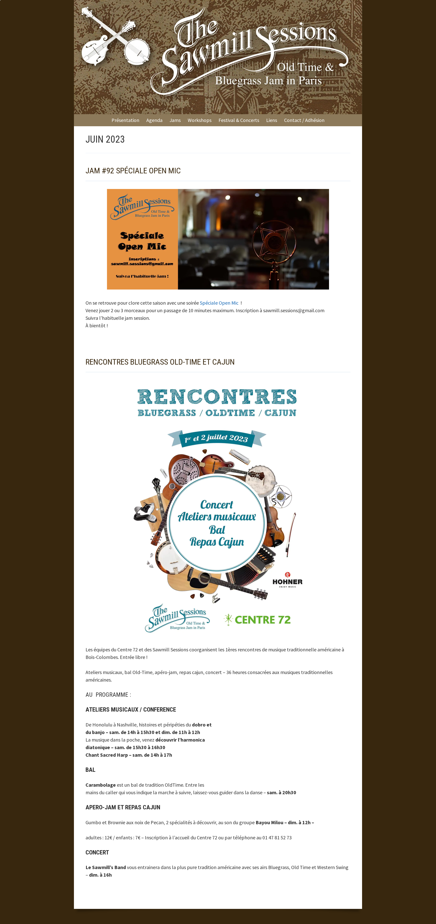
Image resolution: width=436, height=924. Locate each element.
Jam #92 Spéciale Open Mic (133, 170)
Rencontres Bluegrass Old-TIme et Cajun (160, 362)
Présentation (125, 120)
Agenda (154, 120)
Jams (175, 120)
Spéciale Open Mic (219, 303)
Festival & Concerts (239, 120)
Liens (271, 120)
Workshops (199, 120)
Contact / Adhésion (304, 120)
